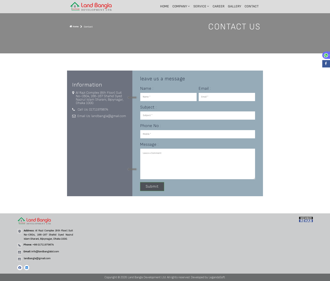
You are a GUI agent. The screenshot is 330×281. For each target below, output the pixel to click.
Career (218, 6)
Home (164, 6)
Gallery (234, 6)
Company (180, 6)
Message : (149, 144)
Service (200, 6)
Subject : (148, 107)
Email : (205, 88)
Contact (252, 6)
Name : (146, 88)
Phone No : (150, 125)
